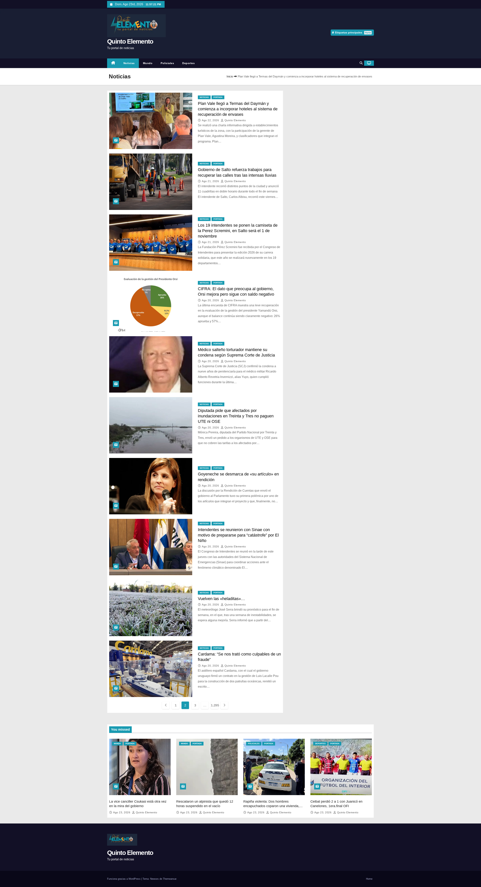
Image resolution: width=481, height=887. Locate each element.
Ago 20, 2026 (211, 300)
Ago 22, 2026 (211, 120)
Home (369, 878)
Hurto (368, 32)
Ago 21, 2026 (211, 181)
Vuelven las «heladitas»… (221, 598)
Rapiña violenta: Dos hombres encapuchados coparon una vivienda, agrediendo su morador (271, 806)
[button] (361, 63)
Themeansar (169, 878)
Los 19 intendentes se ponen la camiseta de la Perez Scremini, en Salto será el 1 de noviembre (238, 231)
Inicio (230, 76)
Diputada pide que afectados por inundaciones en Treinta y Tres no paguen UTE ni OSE (236, 416)
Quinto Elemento (130, 41)
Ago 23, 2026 (122, 812)
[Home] (113, 63)
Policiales (167, 63)
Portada (217, 97)
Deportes (188, 63)
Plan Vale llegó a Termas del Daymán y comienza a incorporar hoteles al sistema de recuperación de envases (238, 109)
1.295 (214, 705)
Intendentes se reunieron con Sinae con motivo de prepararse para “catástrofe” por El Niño (238, 535)
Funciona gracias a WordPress (124, 878)
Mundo (148, 63)
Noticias (129, 63)
